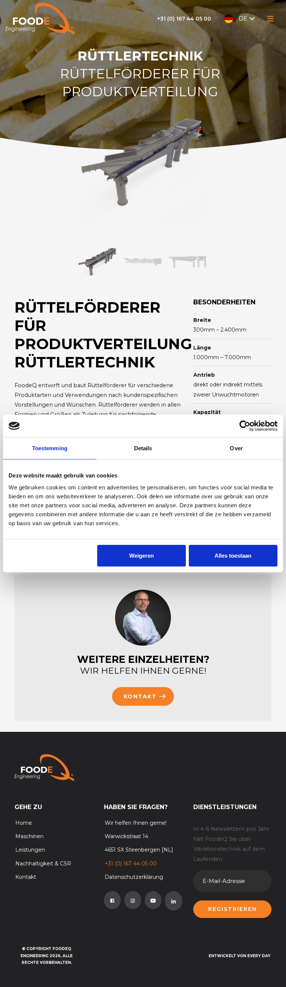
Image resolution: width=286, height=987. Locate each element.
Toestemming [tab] (49, 448)
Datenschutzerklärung (134, 877)
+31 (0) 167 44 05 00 (184, 18)
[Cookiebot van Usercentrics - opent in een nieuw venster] (244, 426)
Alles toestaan (232, 555)
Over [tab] (236, 448)
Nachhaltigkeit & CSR (43, 863)
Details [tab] (143, 448)
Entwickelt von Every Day (239, 955)
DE (243, 18)
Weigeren (141, 555)
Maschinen (29, 836)
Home (23, 823)
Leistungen (30, 849)
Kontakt (140, 696)
